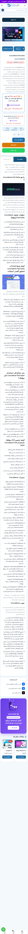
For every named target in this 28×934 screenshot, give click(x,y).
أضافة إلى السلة (18, 140)
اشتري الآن (13, 145)
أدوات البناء (21, 129)
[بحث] (2, 10)
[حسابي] (2, 5)
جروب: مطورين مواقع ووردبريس (13, 684)
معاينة (12, 20)
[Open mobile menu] (24, 5)
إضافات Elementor (14, 129)
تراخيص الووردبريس (16, 693)
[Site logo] (13, 5)
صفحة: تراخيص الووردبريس (15, 688)
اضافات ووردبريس (7, 129)
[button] (21, 757)
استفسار (12, 150)
